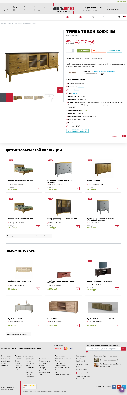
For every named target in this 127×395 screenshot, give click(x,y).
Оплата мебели (60, 363)
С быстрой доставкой (42, 369)
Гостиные (18, 359)
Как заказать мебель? (62, 368)
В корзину (85, 50)
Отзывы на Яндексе (83, 377)
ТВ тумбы (75, 93)
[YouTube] (119, 387)
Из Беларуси (43, 363)
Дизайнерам (7, 10)
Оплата (18, 10)
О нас (5, 7)
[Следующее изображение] (60, 61)
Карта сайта (5, 385)
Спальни (18, 361)
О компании (5, 359)
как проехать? (83, 373)
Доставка (19, 7)
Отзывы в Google (82, 379)
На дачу (41, 365)
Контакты (112, 7)
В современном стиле (44, 373)
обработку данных (104, 352)
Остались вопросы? (8, 348)
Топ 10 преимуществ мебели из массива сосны (110, 365)
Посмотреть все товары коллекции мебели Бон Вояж (27, 236)
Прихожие (18, 365)
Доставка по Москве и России (63, 360)
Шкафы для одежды (29, 373)
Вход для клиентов (42, 10)
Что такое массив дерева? (109, 360)
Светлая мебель (18, 369)
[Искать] (93, 17)
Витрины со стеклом (30, 378)
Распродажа (76, 17)
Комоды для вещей (30, 364)
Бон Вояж (81, 87)
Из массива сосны (45, 359)
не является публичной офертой (56, 391)
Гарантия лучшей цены (62, 374)
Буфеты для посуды (30, 360)
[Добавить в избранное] (124, 136)
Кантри (76, 90)
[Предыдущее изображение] (2, 61)
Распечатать (115, 136)
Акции (65, 17)
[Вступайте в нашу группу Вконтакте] (114, 387)
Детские (18, 363)
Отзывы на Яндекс (41, 7)
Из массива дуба (44, 361)
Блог (56, 372)
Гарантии (29, 7)
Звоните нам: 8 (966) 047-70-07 (30, 348)
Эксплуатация (59, 370)
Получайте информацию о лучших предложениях (102, 345)
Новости (4, 363)
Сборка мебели (60, 365)
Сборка (28, 10)
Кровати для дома (30, 369)
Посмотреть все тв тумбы (17, 334)
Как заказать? (121, 1)
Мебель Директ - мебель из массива (8, 388)
